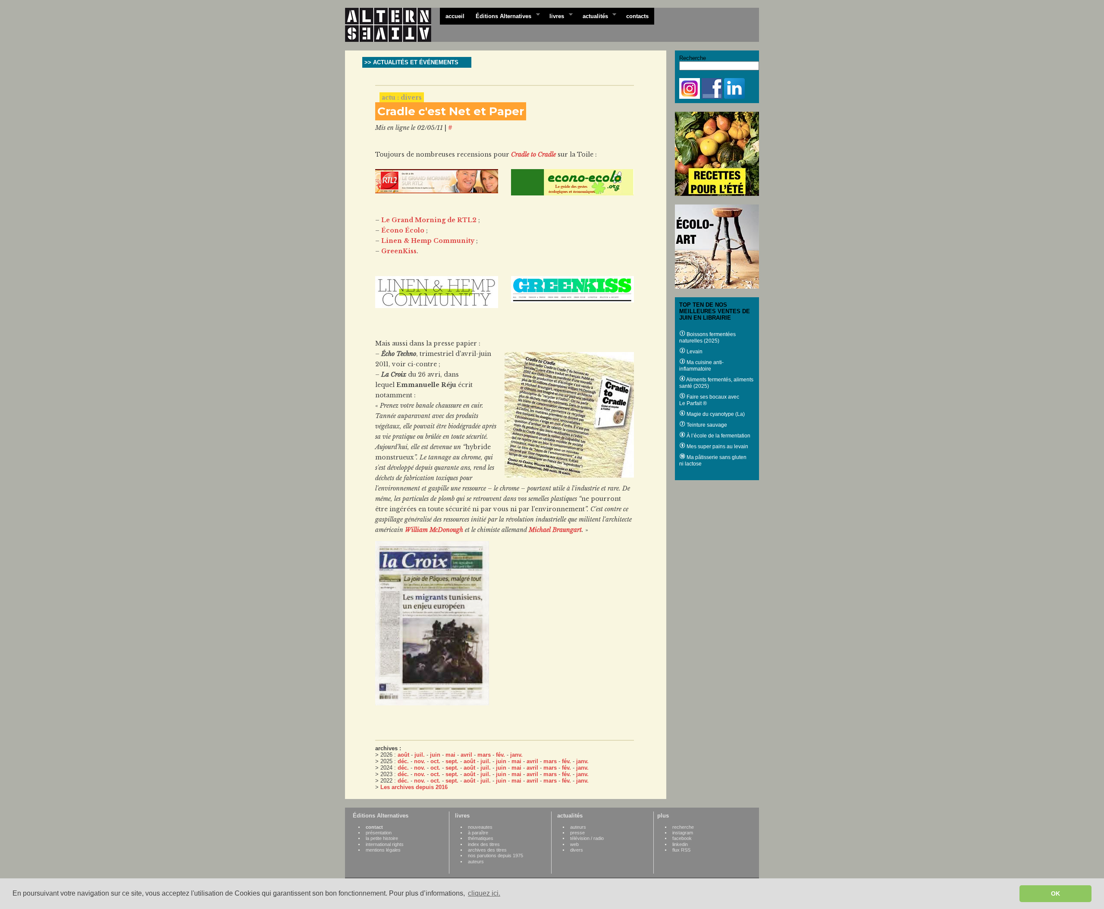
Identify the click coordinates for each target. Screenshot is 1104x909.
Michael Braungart (555, 530)
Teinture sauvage (706, 425)
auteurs (476, 861)
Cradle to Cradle (533, 154)
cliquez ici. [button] (484, 893)
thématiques (480, 838)
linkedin (680, 844)
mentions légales (383, 849)
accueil (454, 16)
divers (576, 849)
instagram (682, 832)
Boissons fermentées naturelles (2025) (707, 337)
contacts (637, 16)
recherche (683, 827)
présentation (379, 832)
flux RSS (681, 849)
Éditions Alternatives (500, 15)
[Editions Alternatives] (392, 25)
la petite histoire (382, 838)
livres (554, 15)
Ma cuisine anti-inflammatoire (701, 365)
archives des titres (487, 849)
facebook (682, 838)
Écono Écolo (402, 230)
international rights (385, 844)
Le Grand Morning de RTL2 (429, 220)
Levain (694, 352)
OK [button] (1055, 893)
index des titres (484, 844)
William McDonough (434, 530)
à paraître (478, 832)
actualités (592, 15)
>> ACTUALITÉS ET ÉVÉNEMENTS (411, 62)
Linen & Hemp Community (427, 241)
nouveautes (480, 827)
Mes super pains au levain (716, 446)
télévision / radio (587, 838)
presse (577, 832)
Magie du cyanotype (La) (715, 414)
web (574, 844)
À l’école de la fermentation (717, 436)
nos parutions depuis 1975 (495, 855)
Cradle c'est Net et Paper (450, 111)
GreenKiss (399, 251)
